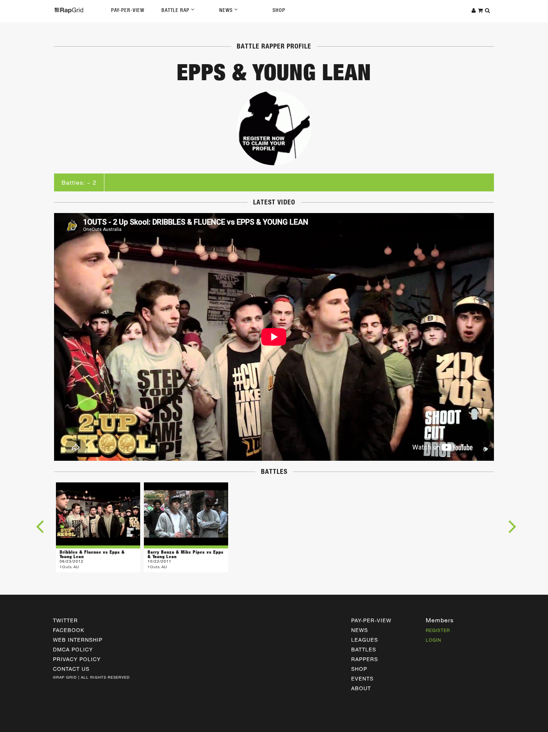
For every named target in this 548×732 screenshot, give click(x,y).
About (361, 688)
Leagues (364, 639)
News (226, 10)
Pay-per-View (371, 620)
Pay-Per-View (127, 10)
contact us (71, 669)
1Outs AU (69, 566)
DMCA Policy (73, 649)
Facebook (68, 630)
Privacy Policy (77, 659)
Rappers (364, 659)
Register (438, 630)
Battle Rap (176, 10)
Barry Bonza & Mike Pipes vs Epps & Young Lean (186, 554)
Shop (279, 10)
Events (362, 678)
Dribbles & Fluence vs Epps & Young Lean (92, 554)
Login (433, 640)
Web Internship (78, 639)
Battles (363, 649)
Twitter (65, 620)
